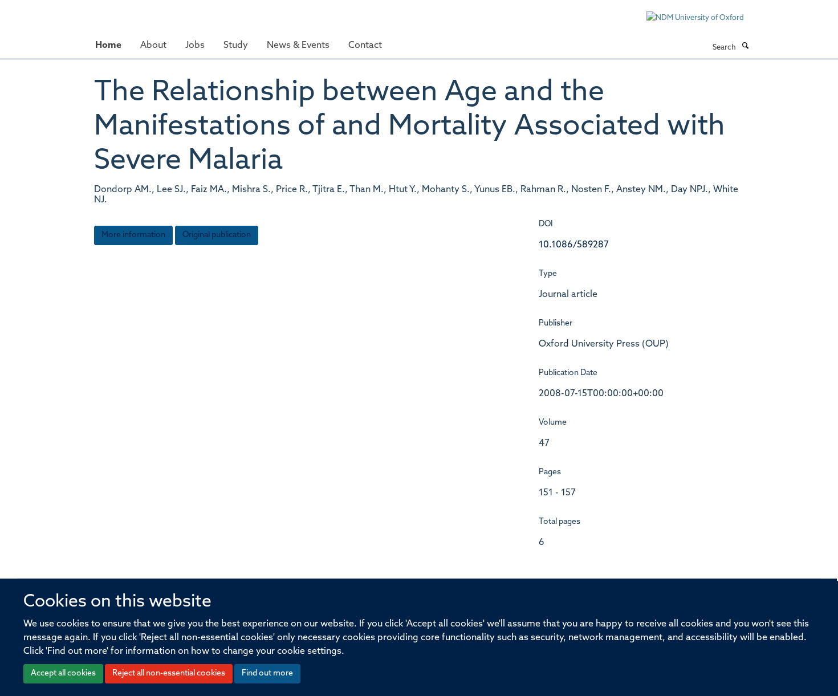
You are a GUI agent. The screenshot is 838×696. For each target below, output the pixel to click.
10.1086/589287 (574, 245)
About (153, 45)
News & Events (298, 45)
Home (108, 45)
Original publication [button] (216, 235)
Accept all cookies (63, 673)
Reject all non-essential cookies (168, 673)
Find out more (267, 673)
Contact (365, 45)
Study (235, 45)
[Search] (745, 46)
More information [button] (133, 235)
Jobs (195, 45)
